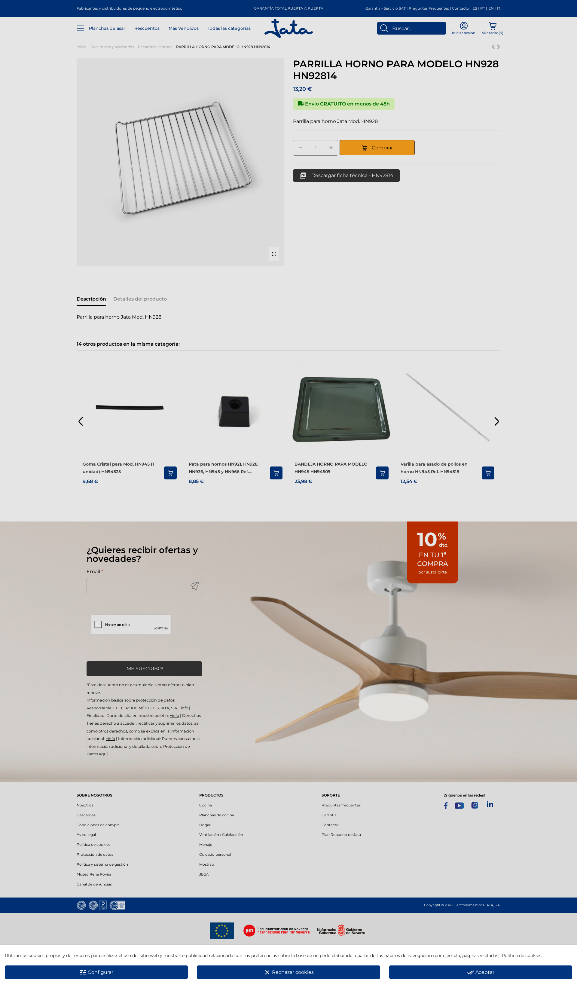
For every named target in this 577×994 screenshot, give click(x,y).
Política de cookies (521, 955)
